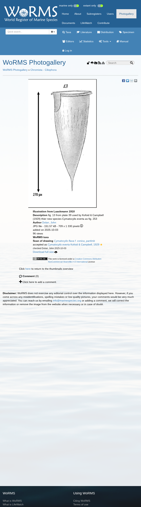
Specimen (128, 32)
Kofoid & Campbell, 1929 (73, 244)
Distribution (107, 32)
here (28, 268)
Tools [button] (105, 41)
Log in (68, 50)
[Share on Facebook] (123, 80)
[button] (101, 245)
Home (65, 13)
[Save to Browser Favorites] (131, 80)
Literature (86, 32)
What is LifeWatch (13, 504)
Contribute (103, 22)
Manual (123, 41)
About (77, 13)
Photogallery (126, 13)
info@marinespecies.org (67, 300)
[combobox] (27, 32)
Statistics (87, 41)
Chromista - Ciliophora (43, 69)
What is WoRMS (12, 500)
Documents (68, 22)
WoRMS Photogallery (15, 69)
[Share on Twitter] (127, 80)
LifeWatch (86, 22)
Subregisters (94, 13)
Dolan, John (49, 222)
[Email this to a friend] (135, 80)
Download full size (43, 251)
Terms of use (80, 504)
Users (110, 13)
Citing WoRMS (81, 500)
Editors (69, 41)
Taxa (68, 32)
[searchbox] (26, 31)
